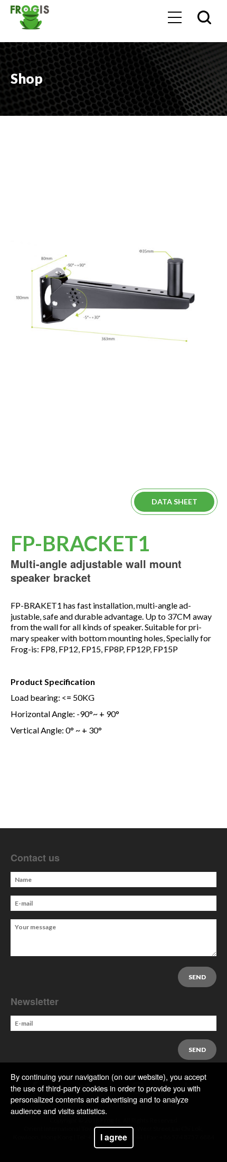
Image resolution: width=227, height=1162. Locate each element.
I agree (113, 1137)
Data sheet (174, 501)
